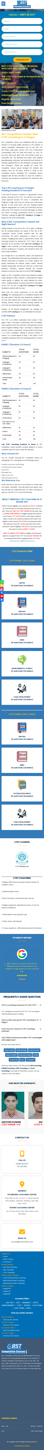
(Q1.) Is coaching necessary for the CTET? (19, 1005)
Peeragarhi (30, 1060)
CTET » (20, 1305)
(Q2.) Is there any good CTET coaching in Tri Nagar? (20, 1021)
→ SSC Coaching (8, 1270)
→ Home (5, 1256)
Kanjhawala (14, 1060)
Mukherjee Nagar (25, 1055)
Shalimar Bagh (21, 1050)
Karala (35, 1055)
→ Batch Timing (7, 1259)
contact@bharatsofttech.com (22, 1242)
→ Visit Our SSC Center (10, 1320)
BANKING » (27, 1302)
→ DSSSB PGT (6, 1289)
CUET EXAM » (19, 1308)
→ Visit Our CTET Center (10, 1325)
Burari (22, 1060)
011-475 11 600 (22, 1167)
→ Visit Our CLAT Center (10, 1336)
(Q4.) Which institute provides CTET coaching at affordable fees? (22, 1038)
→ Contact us (6, 1262)
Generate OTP (22, 60)
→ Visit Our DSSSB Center (10, 1330)
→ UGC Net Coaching (9, 1267)
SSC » (18, 1302)
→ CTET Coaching (8, 1272)
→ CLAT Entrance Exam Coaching (13, 1278)
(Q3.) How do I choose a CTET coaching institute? (18, 1030)
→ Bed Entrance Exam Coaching (13, 1283)
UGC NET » (10, 1302)
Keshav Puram (34, 1050)
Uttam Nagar (9, 1050)
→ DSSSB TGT (6, 1291)
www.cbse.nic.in (15, 541)
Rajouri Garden (11, 1055)
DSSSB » (27, 1305)
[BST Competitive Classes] (2, 582)
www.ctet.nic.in (29, 541)
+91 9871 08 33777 (22, 1164)
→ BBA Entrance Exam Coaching (13, 1281)
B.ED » (29, 1308)
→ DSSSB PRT (6, 1294)
